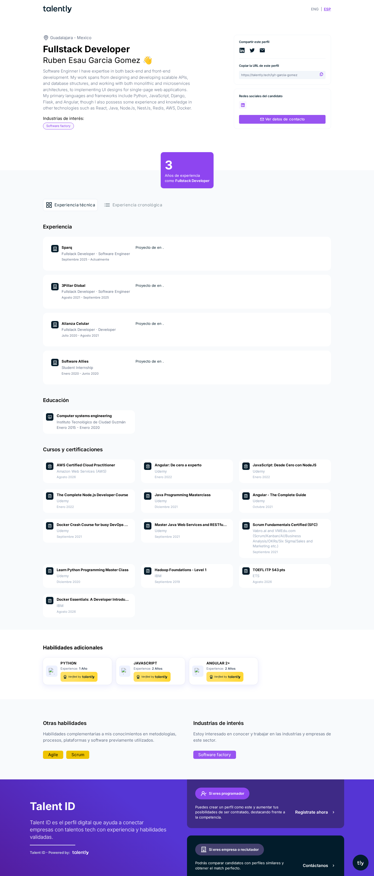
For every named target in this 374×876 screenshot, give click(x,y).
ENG (315, 9)
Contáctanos (315, 865)
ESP (327, 9)
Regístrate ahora (311, 812)
